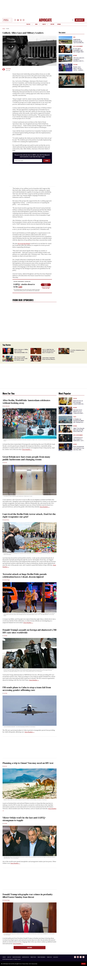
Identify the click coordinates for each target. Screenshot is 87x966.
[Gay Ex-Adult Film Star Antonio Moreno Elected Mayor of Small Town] (36, 351)
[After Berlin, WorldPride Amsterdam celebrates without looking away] (30, 423)
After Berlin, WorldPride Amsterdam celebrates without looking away (26, 402)
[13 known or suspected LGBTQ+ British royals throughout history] (64, 351)
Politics (28, 24)
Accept (83, 963)
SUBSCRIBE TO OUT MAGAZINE (5, 20)
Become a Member (46, 284)
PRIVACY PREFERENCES (41, 957)
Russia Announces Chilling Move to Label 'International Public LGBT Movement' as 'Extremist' (21, 352)
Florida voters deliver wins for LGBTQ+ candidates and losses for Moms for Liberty (78, 70)
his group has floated (24, 243)
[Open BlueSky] (18, 20)
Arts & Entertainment (78, 46)
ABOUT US (9, 957)
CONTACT (4, 957)
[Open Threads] (21, 20)
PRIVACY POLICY (33, 957)
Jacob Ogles (5, 635)
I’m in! (46, 160)
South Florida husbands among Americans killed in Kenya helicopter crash (78, 42)
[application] (71, 80)
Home (4, 28)
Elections (75, 64)
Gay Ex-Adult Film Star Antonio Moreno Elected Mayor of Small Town (48, 351)
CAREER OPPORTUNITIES (16, 957)
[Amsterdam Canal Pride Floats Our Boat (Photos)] (36, 358)
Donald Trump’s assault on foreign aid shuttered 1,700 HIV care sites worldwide (29, 631)
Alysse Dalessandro (6, 406)
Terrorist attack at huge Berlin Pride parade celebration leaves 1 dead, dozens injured (25, 575)
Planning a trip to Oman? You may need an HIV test (28, 763)
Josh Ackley (5, 823)
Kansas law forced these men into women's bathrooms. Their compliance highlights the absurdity (78, 404)
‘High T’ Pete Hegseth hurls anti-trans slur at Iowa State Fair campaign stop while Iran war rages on (78, 431)
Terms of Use (34, 963)
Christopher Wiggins (7, 579)
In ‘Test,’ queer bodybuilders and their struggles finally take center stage (78, 51)
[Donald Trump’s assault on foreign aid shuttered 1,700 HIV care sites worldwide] (30, 653)
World (7, 28)
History (52, 24)
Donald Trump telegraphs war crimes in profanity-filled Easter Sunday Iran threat (28, 896)
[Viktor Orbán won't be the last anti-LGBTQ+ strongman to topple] (30, 840)
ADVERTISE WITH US (25, 957)
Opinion (59, 24)
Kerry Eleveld (9, 68)
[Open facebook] (15, 20)
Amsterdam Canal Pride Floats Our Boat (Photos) (48, 358)
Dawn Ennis (5, 462)
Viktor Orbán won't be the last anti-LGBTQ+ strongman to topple (24, 819)
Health (44, 24)
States (74, 416)
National (75, 55)
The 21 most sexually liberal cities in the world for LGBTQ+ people (20, 358)
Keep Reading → (27, 449)
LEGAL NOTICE (55, 957)
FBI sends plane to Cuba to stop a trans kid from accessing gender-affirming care (27, 689)
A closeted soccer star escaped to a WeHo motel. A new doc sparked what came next (78, 440)
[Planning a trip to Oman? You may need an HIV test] (30, 783)
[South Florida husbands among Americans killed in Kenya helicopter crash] (65, 39)
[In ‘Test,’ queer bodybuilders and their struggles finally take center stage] (65, 49)
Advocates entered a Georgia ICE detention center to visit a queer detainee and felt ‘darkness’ (78, 61)
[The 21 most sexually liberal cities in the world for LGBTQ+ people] (8, 358)
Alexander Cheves (6, 519)
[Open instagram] (24, 20)
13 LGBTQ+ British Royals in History (77, 351)
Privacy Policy (25, 963)
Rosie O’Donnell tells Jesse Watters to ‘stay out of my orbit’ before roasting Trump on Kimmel (78, 450)
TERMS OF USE (49, 957)
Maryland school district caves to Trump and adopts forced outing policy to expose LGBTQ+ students (78, 413)
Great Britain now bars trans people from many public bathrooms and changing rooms (26, 458)
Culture (75, 444)
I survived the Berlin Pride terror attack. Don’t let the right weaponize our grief (29, 515)
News (36, 24)
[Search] (73, 20)
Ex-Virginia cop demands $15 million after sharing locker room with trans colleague (78, 422)
